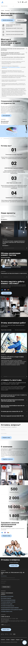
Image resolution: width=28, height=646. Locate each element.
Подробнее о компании (8, 459)
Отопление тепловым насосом (7, 605)
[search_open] (20, 2)
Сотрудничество (20, 20)
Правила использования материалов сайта (10, 579)
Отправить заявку (6, 293)
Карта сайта (3, 581)
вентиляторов (5, 67)
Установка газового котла (6, 611)
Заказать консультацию (8, 20)
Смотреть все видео (5, 257)
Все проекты (4, 219)
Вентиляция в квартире (6, 598)
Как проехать (4, 575)
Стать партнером (6, 115)
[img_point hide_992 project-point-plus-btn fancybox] (24, 232)
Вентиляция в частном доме (7, 596)
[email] (8, 290)
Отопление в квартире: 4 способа (8, 602)
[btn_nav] (26, 2)
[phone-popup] (18, 2)
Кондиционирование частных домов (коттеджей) (11, 609)
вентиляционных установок (14, 67)
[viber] (5, 290)
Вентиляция (7, 10)
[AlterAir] (3, 2)
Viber (22, 639)
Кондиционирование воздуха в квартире (10, 607)
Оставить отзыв (14, 565)
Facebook (3, 639)
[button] (26, 138)
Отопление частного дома (6, 603)
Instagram (13, 639)
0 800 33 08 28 (5, 616)
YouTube (8, 639)
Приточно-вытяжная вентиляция (8, 600)
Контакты (3, 582)
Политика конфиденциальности (8, 577)
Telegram (17, 639)
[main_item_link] (14, 267)
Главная (2, 10)
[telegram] (2, 290)
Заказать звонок (6, 629)
